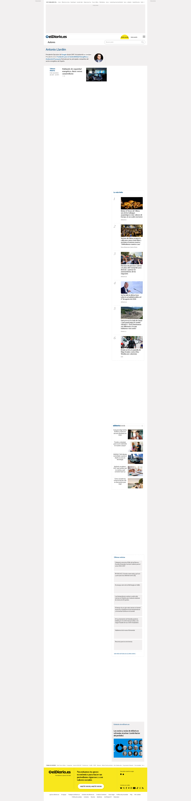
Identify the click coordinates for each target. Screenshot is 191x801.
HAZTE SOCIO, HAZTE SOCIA (91, 786)
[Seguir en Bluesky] (121, 788)
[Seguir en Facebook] (126, 788)
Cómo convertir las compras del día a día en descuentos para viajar (120, 481)
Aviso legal (111, 794)
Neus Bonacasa (125, 247)
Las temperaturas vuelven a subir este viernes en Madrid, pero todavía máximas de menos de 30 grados (127, 598)
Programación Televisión (128, 765)
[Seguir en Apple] (123, 774)
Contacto (86, 797)
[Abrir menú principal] (144, 37)
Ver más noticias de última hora (124, 653)
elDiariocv (124, 220)
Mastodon (116, 797)
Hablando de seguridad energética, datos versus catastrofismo (72, 71)
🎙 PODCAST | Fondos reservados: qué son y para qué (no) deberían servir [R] (127, 574)
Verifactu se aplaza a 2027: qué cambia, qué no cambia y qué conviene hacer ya (120, 469)
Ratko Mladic (143, 2)
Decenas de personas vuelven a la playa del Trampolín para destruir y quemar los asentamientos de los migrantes (131, 270)
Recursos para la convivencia (123, 641)
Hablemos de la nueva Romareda (125, 630)
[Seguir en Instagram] (131, 788)
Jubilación (129, 2)
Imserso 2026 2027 (77, 765)
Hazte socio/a (124, 37)
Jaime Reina (134, 247)
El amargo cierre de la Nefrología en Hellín (127, 585)
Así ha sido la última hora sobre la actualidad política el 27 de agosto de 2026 (131, 297)
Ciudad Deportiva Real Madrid (116, 2)
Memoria (99, 765)
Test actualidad (137, 765)
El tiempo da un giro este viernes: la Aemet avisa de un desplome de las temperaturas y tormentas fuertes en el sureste (127, 609)
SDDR (94, 765)
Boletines (99, 797)
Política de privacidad (122, 794)
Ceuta (59, 2)
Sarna (125, 2)
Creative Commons (101, 794)
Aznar (107, 2)
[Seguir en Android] (121, 774)
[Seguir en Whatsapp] (140, 788)
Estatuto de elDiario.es (121, 724)
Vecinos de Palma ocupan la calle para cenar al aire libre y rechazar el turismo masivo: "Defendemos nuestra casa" (131, 241)
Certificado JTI (108, 797)
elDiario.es (124, 276)
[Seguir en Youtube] (134, 788)
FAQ (131, 794)
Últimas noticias (119, 557)
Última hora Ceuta (66, 2)
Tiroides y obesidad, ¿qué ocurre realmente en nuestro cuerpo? (120, 443)
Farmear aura (85, 765)
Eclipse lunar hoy (87, 2)
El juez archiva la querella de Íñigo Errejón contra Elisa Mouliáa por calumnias (131, 352)
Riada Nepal (73, 2)
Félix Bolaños (102, 2)
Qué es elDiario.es (54, 794)
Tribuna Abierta (52, 69)
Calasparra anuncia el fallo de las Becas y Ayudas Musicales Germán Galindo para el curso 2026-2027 (127, 564)
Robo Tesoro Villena (61, 765)
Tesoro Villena (95, 2)
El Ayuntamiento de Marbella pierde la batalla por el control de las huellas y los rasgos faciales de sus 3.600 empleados (126, 620)
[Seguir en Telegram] (128, 788)
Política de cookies (77, 797)
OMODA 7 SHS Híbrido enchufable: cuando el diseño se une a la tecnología (120, 456)
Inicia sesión (134, 37)
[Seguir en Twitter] (124, 788)
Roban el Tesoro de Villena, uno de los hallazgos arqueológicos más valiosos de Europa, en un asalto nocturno (131, 214)
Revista (93, 797)
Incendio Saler (80, 2)
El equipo (63, 794)
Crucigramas (69, 765)
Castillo (90, 765)
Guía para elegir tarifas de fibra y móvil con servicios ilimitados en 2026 (120, 432)
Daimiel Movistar (136, 2)
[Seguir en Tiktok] (137, 788)
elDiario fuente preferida (107, 765)
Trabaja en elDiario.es (74, 794)
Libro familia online (118, 765)
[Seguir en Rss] (143, 788)
